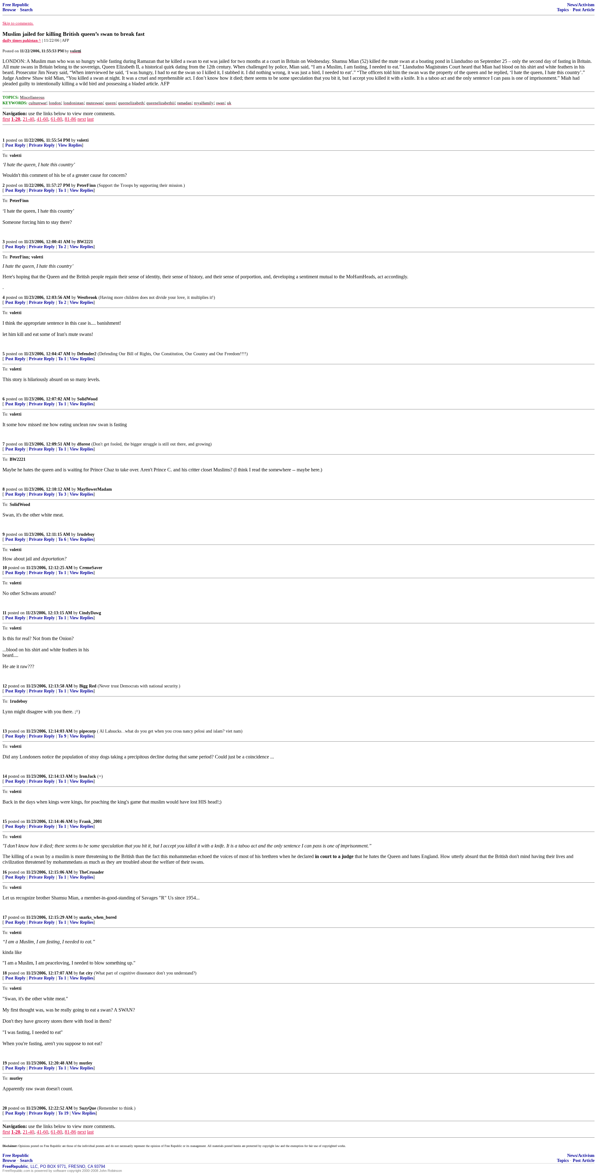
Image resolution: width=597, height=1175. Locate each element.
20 (4, 1108)
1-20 (15, 119)
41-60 (42, 119)
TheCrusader (91, 872)
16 (4, 872)
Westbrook (87, 297)
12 (4, 686)
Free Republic (15, 4)
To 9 (62, 736)
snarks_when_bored (98, 917)
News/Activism (581, 4)
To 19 (63, 1113)
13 (4, 731)
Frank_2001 (90, 821)
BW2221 (85, 241)
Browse (9, 9)
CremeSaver (90, 567)
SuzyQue (87, 1108)
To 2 (62, 246)
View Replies (70, 145)
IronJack (87, 776)
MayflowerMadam (94, 489)
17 (4, 917)
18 (4, 973)
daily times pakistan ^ (21, 40)
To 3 (62, 494)
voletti (83, 140)
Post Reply (15, 145)
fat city (86, 973)
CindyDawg (90, 613)
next (81, 119)
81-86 (70, 119)
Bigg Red (87, 686)
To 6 (62, 539)
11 (4, 613)
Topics (563, 9)
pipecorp (87, 731)
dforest (83, 444)
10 (4, 567)
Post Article (584, 9)
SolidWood (87, 399)
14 (4, 776)
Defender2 (86, 354)
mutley (85, 1063)
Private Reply (42, 145)
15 (4, 821)
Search (26, 9)
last (90, 119)
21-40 (28, 119)
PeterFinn (86, 185)
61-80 (56, 119)
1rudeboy (86, 534)
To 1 (62, 190)
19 (4, 1063)
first (6, 119)
